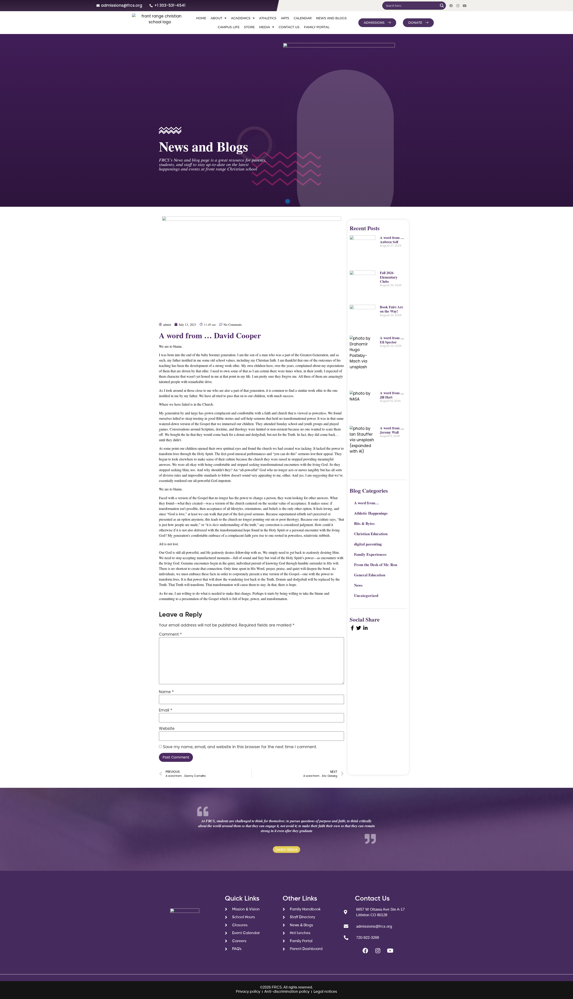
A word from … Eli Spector (392, 340)
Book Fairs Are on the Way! (391, 309)
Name (166, 692)
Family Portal (316, 27)
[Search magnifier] (442, 5)
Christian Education (370, 534)
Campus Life (228, 27)
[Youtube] (464, 5)
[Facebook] (451, 5)
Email (165, 710)
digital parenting (368, 544)
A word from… (366, 503)
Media (264, 27)
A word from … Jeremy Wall (392, 430)
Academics (240, 18)
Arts (285, 18)
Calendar (303, 18)
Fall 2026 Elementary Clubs (389, 277)
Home (201, 18)
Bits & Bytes (364, 523)
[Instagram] (457, 5)
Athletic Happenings (371, 513)
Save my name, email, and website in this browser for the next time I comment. (240, 747)
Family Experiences (370, 554)
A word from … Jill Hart (392, 395)
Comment (170, 634)
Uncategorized (366, 595)
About (216, 18)
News (358, 585)
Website (167, 729)
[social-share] (352, 628)
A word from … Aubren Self (392, 239)
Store (249, 27)
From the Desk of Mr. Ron (375, 564)
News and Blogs (331, 18)
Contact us (289, 27)
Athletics (267, 18)
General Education (369, 575)
